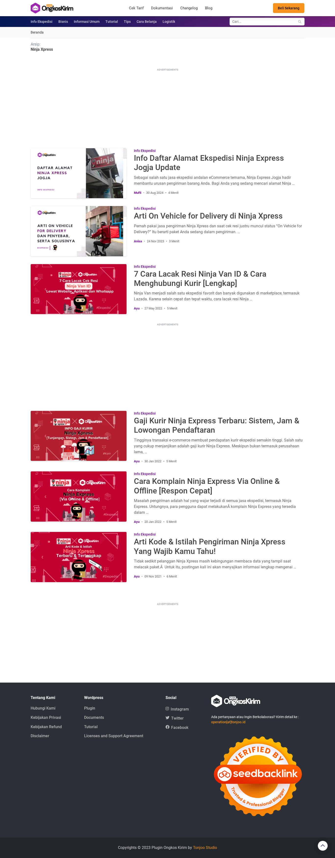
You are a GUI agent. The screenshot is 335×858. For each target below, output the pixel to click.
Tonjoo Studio (205, 847)
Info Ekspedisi (41, 22)
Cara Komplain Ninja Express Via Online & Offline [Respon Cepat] (207, 486)
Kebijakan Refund (46, 726)
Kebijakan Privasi (46, 717)
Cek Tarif (136, 8)
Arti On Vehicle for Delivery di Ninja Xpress (208, 216)
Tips (127, 22)
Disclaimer (40, 736)
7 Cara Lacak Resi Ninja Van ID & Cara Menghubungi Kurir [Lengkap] (200, 278)
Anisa (138, 241)
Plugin (89, 708)
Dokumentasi (162, 8)
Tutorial (111, 22)
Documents (94, 717)
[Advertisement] (167, 106)
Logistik (169, 22)
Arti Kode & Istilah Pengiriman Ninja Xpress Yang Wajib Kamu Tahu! (209, 546)
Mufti (137, 193)
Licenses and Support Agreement (113, 736)
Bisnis (63, 22)
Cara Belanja (147, 22)
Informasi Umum (87, 22)
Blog (208, 8)
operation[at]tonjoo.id (228, 722)
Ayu (137, 308)
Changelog (189, 8)
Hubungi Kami (43, 708)
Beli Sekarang (288, 8)
